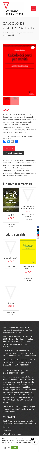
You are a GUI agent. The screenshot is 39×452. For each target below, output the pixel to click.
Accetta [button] (14, 448)
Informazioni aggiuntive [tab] (13, 153)
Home (5, 33)
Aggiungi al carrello (11, 225)
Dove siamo (7, 431)
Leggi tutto (11, 267)
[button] (33, 47)
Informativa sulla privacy (12, 434)
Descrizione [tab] (9, 149)
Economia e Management (16, 33)
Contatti (6, 427)
